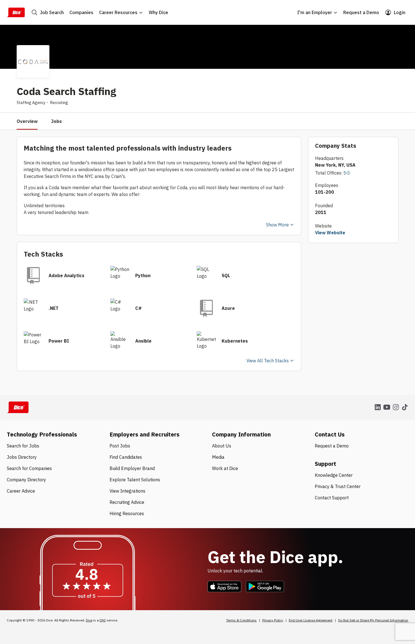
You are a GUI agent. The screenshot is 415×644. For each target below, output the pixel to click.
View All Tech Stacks (267, 360)
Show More (277, 225)
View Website (330, 232)
